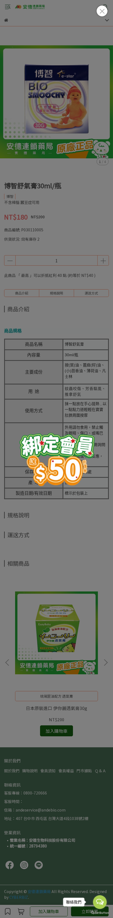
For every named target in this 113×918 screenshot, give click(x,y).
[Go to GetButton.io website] (100, 912)
